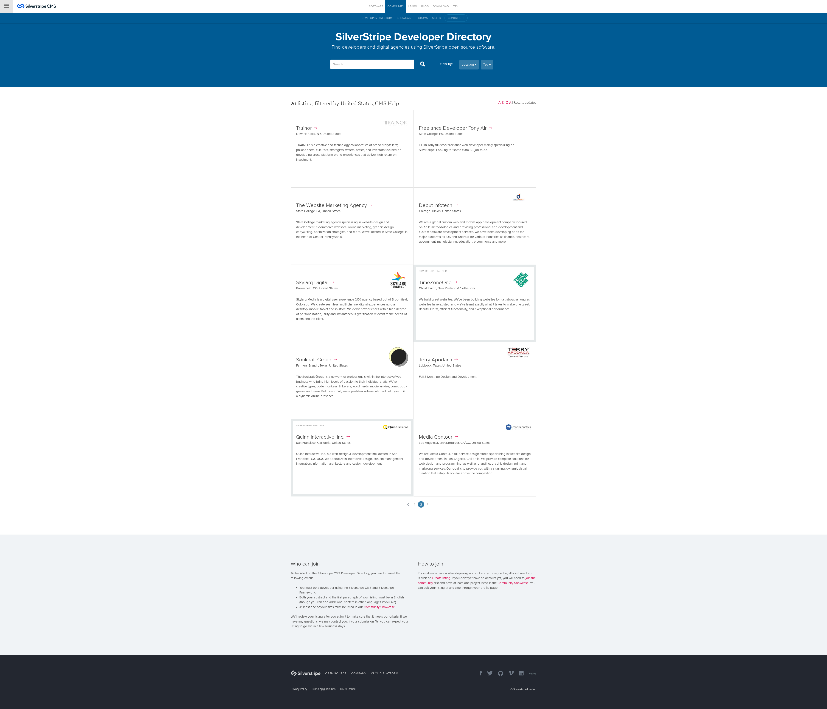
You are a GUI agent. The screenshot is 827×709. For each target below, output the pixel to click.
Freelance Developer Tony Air (453, 128)
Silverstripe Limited (524, 689)
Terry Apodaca (435, 360)
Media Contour (435, 437)
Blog (425, 6)
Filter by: (446, 64)
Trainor (304, 128)
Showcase (404, 18)
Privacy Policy (299, 689)
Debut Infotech (435, 205)
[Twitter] (488, 673)
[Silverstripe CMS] (36, 6)
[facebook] (478, 673)
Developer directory (377, 18)
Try (455, 6)
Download (441, 6)
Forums (422, 18)
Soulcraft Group (313, 360)
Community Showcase (379, 607)
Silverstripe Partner (433, 271)
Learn (412, 6)
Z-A (508, 102)
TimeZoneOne (435, 282)
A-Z (501, 102)
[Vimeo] (509, 673)
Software (376, 6)
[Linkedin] (519, 673)
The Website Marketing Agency (331, 205)
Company (358, 673)
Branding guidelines (324, 689)
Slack (436, 18)
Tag (486, 64)
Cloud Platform (384, 673)
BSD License (348, 689)
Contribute (456, 18)
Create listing (441, 578)
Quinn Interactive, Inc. (320, 437)
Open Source (336, 673)
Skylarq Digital (312, 282)
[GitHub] (498, 673)
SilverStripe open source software (458, 47)
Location (468, 64)
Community (395, 6)
